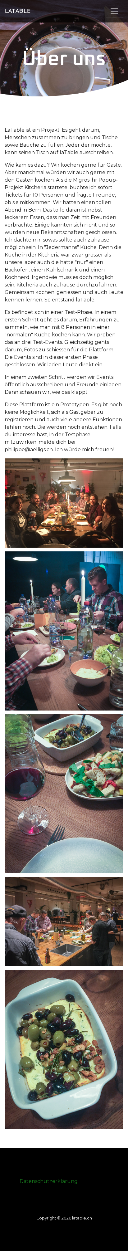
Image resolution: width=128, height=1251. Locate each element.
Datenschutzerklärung (49, 1181)
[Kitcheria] (64, 503)
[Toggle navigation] (114, 11)
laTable (18, 11)
